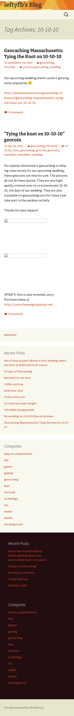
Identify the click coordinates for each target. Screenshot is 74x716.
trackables (23, 154)
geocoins (53, 150)
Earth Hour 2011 (13, 390)
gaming (8, 473)
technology (11, 498)
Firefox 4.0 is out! (14, 397)
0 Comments (15, 112)
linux (6, 486)
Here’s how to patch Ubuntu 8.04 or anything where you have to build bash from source (27, 555)
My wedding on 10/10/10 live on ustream (28, 416)
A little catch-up (13, 384)
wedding (55, 67)
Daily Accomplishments (18, 454)
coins (15, 150)
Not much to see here (17, 378)
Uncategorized (13, 524)
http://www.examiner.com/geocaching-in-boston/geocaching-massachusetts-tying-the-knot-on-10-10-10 (34, 98)
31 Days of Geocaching (18, 371)
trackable (10, 154)
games (8, 466)
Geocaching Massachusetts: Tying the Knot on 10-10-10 (33, 53)
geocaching (47, 62)
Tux (6, 505)
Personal (9, 67)
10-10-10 (27, 67)
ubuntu (8, 518)
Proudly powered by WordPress (24, 707)
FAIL (6, 460)
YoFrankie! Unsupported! (19, 410)
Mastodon (10, 335)
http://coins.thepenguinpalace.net (28, 304)
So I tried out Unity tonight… (21, 403)
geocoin (41, 150)
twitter (8, 511)
